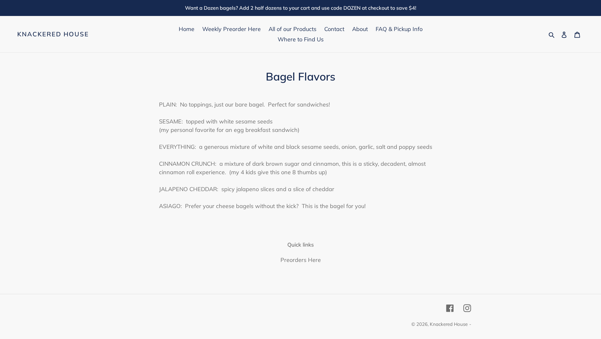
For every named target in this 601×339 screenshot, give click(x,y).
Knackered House (53, 34)
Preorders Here (300, 259)
